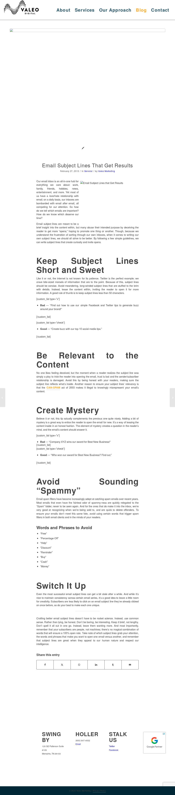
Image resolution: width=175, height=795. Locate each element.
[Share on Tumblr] (113, 664)
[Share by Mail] (130, 664)
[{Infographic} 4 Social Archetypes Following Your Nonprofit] (172, 397)
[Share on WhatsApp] (79, 664)
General (88, 171)
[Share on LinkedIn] (96, 664)
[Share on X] (62, 664)
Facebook (113, 750)
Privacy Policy (99, 790)
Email (78, 744)
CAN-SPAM (53, 387)
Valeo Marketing (106, 171)
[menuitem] (63, 10)
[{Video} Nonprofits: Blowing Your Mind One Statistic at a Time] (2, 397)
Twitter (112, 746)
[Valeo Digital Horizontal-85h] (24, 10)
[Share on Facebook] (45, 664)
